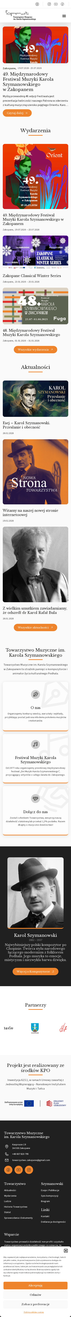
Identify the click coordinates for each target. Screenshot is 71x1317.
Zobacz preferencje (35, 1304)
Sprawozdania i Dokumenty (18, 1218)
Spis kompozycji (49, 1196)
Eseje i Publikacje (50, 1190)
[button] (66, 1250)
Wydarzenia (10, 1196)
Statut (7, 1212)
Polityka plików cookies (34, 1312)
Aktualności (10, 1190)
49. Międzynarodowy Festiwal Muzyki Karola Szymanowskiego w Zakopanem (28, 82)
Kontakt (45, 1216)
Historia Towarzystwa (15, 1207)
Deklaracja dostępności (53, 1222)
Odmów (35, 1294)
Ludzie (7, 1201)
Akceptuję (35, 1285)
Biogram (45, 1201)
